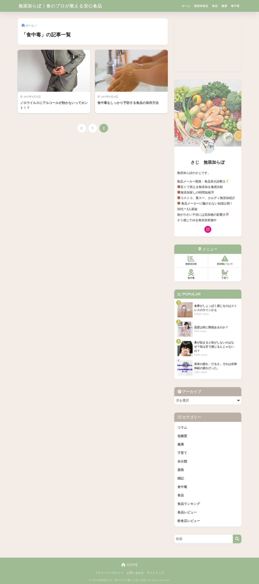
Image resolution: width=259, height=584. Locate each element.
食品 (215, 5)
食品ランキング (188, 504)
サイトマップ (155, 572)
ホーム (186, 5)
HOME (132, 564)
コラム (182, 427)
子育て (182, 453)
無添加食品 (201, 5)
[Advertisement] (207, 44)
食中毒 (235, 5)
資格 (180, 470)
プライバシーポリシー (109, 572)
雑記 (180, 478)
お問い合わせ (135, 572)
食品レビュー (187, 512)
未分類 (182, 461)
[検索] (237, 539)
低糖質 (182, 436)
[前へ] (81, 128)
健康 (224, 5)
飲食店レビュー (188, 521)
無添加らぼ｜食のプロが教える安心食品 (60, 6)
